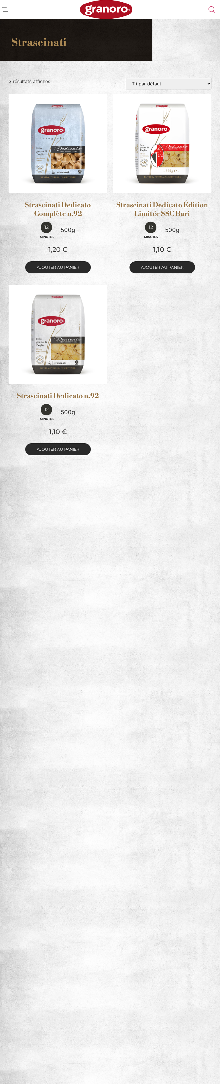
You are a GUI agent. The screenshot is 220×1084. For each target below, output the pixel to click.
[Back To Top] (204, 1068)
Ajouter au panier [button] (58, 267)
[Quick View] (65, 187)
